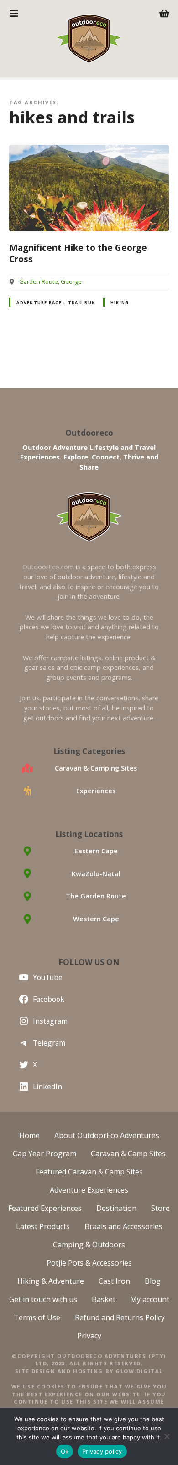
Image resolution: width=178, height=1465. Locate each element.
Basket (103, 1299)
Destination (116, 1208)
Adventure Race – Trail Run (55, 303)
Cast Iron (114, 1281)
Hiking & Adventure (50, 1281)
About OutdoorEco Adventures (106, 1135)
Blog (153, 1281)
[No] (166, 1436)
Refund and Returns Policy (120, 1317)
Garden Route (38, 281)
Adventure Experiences (89, 1190)
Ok (65, 1451)
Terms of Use (37, 1317)
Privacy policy (102, 1451)
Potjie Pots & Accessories (89, 1263)
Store (160, 1208)
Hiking (119, 303)
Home (29, 1135)
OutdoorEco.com (48, 566)
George (71, 281)
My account (149, 1299)
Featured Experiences (45, 1208)
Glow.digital (139, 1371)
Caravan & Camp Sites (128, 1154)
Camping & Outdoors (89, 1245)
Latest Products (43, 1226)
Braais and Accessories (123, 1226)
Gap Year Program (44, 1154)
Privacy (89, 1336)
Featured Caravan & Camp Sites (89, 1172)
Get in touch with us (43, 1299)
